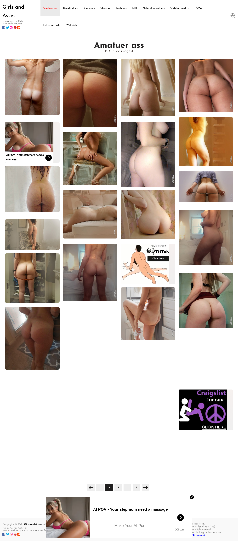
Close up (105, 8)
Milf (134, 8)
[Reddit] (18, 27)
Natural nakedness (154, 8)
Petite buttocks (52, 25)
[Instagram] (11, 27)
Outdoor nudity (179, 8)
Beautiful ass (70, 8)
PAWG (198, 8)
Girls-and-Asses (33, 524)
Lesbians (121, 8)
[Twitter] (7, 27)
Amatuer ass (50, 8)
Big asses (89, 8)
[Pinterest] (15, 27)
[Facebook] (3, 27)
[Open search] (233, 16)
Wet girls (71, 25)
